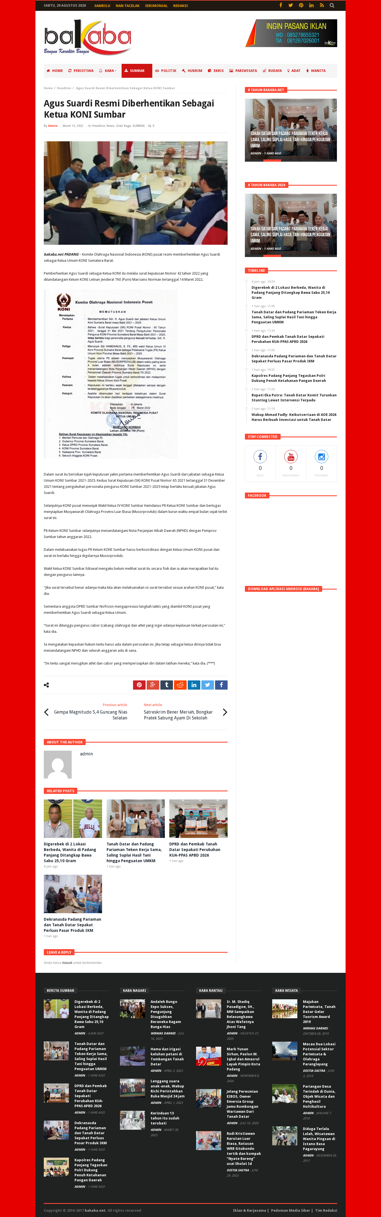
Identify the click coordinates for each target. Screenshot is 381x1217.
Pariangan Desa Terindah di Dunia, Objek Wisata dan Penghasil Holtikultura (319, 1096)
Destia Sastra (238, 1170)
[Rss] (322, 6)
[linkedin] (194, 685)
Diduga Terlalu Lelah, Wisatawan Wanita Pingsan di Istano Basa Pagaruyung (319, 1139)
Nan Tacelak (127, 6)
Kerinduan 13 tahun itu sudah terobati (165, 1118)
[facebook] (221, 685)
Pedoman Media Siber (290, 1210)
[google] (153, 685)
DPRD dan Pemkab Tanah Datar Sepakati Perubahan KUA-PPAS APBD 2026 (194, 849)
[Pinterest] (301, 6)
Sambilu (102, 6)
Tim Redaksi (326, 1210)
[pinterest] (139, 685)
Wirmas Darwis (163, 1033)
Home (48, 88)
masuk (67, 963)
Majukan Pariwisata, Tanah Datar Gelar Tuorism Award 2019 (319, 1012)
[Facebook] (280, 6)
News (110, 126)
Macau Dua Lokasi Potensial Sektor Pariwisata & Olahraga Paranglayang (319, 1054)
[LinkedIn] (311, 6)
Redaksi (180, 6)
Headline (64, 88)
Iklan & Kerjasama (249, 1210)
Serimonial (156, 6)
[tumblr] (166, 685)
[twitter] (207, 685)
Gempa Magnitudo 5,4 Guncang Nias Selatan (90, 712)
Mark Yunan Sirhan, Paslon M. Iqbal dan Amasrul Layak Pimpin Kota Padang (243, 1059)
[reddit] (180, 685)
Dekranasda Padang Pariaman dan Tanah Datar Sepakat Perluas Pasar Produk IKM (72, 925)
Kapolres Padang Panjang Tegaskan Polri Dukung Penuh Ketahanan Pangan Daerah (90, 1170)
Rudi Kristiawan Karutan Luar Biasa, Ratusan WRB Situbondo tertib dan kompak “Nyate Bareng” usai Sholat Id (244, 1148)
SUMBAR (138, 126)
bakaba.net (95, 1210)
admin (53, 126)
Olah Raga (123, 126)
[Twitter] (291, 6)
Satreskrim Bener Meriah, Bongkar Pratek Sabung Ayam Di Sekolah (178, 712)
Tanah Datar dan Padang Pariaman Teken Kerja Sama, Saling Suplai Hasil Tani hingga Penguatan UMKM (290, 140)
